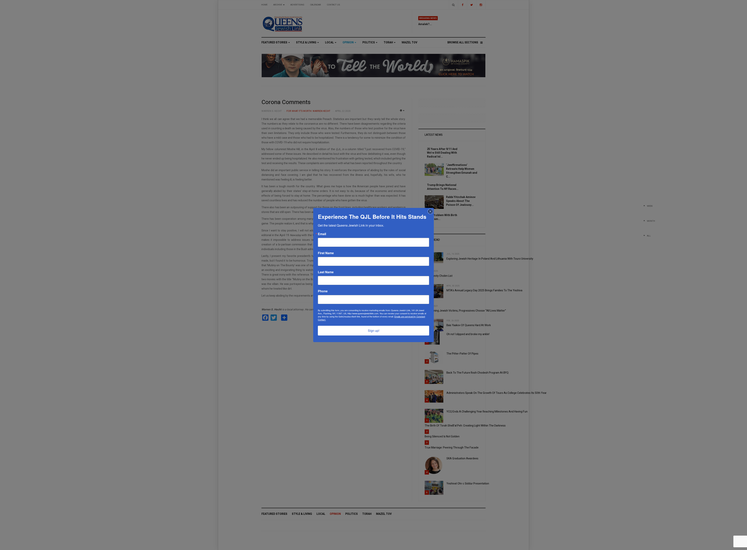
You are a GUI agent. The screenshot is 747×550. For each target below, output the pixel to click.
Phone (323, 291)
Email (322, 234)
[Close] (430, 211)
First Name (326, 253)
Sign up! (373, 330)
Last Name (326, 272)
